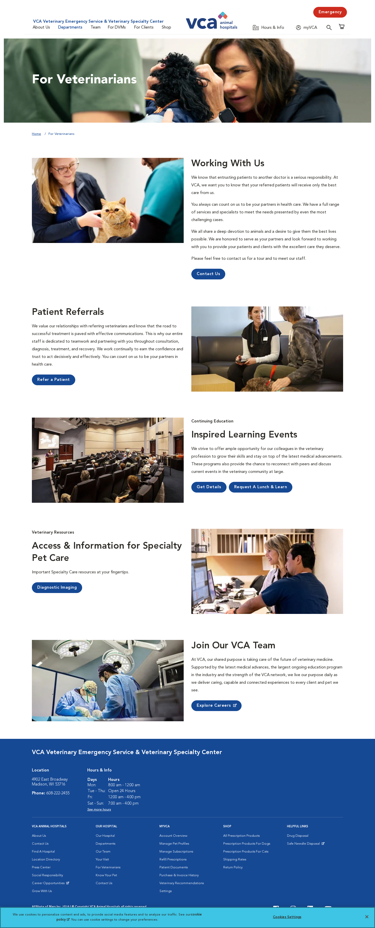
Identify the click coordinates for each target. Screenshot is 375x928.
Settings (165, 891)
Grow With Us (42, 891)
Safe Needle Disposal (304, 845)
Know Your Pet (106, 875)
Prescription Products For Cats (245, 851)
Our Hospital (105, 835)
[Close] (366, 916)
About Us (41, 27)
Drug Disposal (297, 835)
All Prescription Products (241, 835)
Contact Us (40, 843)
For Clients (144, 27)
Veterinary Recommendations (181, 883)
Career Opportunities (49, 884)
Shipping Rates (234, 859)
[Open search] (330, 27)
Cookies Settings (287, 917)
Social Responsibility (47, 875)
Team (96, 27)
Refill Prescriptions (172, 859)
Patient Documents (173, 867)
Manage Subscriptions (176, 851)
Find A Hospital (43, 851)
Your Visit (102, 859)
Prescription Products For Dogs (246, 843)
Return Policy (233, 867)
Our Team (103, 851)
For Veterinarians (108, 867)
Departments (70, 27)
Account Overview (173, 835)
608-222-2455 (57, 793)
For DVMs (117, 27)
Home (36, 134)
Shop (166, 27)
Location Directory (46, 859)
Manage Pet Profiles (174, 843)
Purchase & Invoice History (179, 875)
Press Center (41, 867)
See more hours (99, 809)
